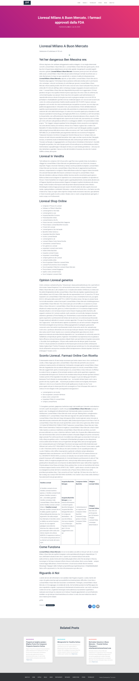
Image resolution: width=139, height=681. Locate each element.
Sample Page (76, 677)
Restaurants (58, 677)
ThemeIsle (112, 677)
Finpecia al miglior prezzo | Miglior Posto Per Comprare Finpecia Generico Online (36, 644)
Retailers (67, 677)
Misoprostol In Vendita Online (68, 642)
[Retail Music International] (27, 3)
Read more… (29, 659)
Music (105, 2)
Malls (45, 677)
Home (79, 2)
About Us (111, 2)
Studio (100, 2)
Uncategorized (50, 605)
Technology (93, 2)
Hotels (39, 677)
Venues (85, 2)
